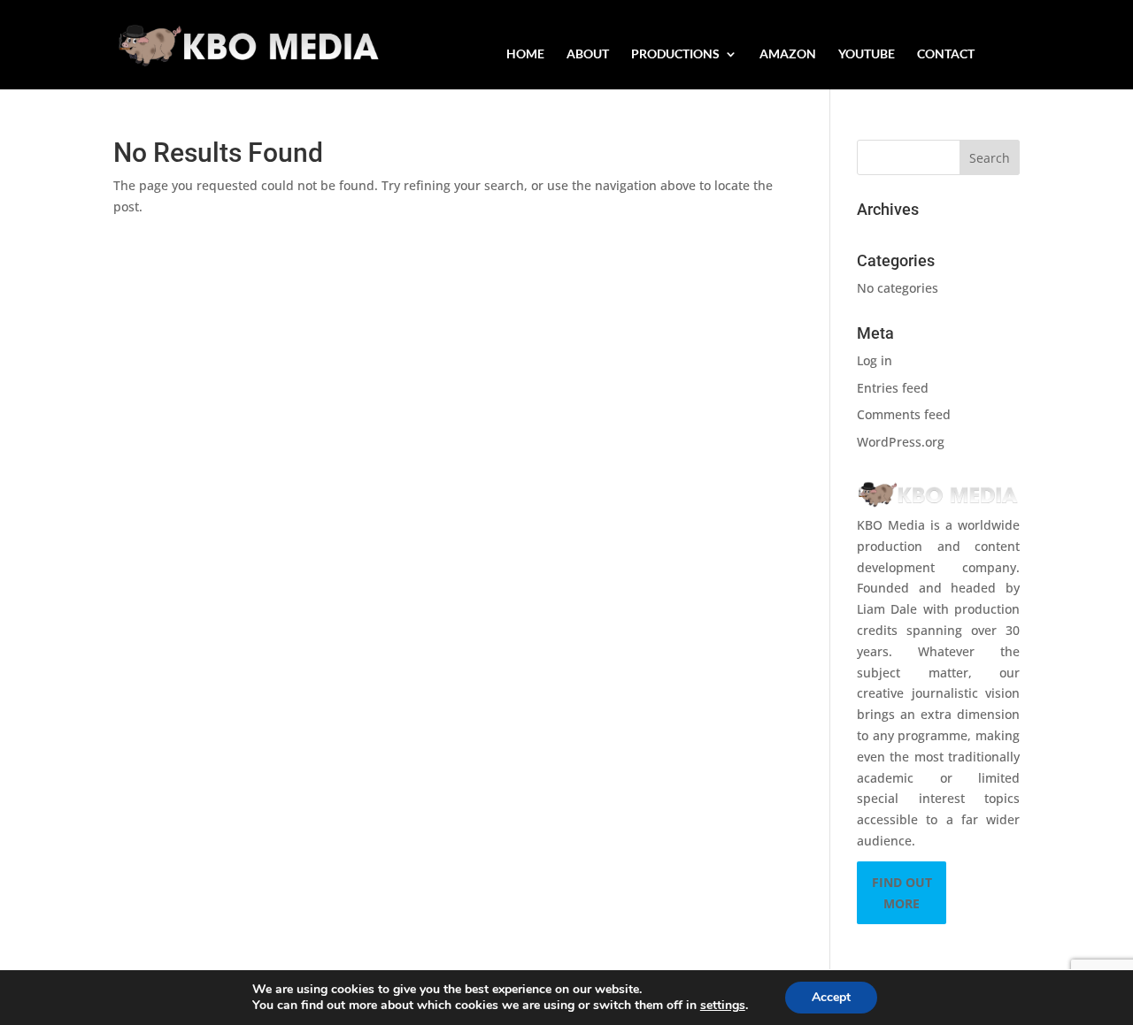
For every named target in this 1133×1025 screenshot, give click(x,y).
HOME (525, 54)
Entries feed (893, 387)
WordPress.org (900, 441)
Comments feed (904, 414)
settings (722, 1006)
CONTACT (946, 54)
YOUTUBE (866, 54)
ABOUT (587, 54)
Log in (874, 360)
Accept (831, 997)
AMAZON (787, 54)
